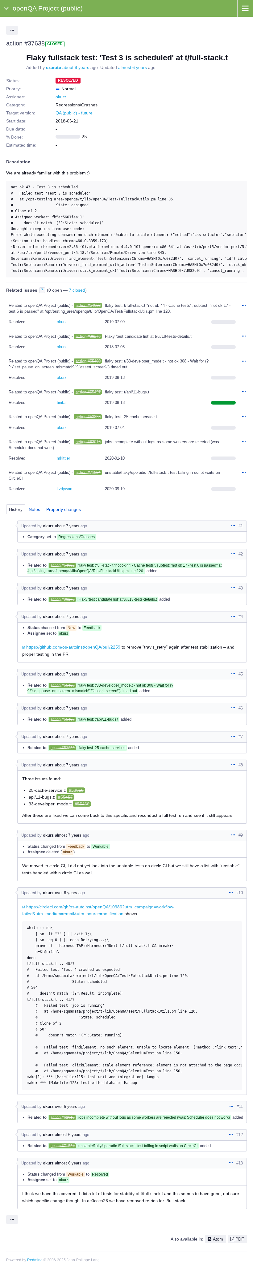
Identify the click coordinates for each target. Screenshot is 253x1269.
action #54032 (88, 305)
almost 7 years (68, 835)
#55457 (65, 797)
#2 (240, 554)
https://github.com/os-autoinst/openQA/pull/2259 (73, 647)
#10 (239, 892)
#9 (240, 835)
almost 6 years (132, 67)
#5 (240, 674)
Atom (218, 1239)
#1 (240, 526)
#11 (240, 1106)
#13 (239, 1163)
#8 (240, 765)
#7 (240, 736)
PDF (239, 1239)
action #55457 (88, 392)
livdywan (64, 489)
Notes (34, 509)
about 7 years (67, 526)
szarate (53, 67)
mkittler (63, 458)
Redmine (35, 1260)
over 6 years (66, 892)
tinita (61, 402)
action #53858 (88, 416)
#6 (240, 708)
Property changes (63, 509)
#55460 (82, 803)
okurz (61, 96)
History (16, 509)
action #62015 (88, 441)
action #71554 (88, 472)
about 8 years (75, 67)
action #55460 (88, 361)
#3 (240, 588)
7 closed (77, 290)
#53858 (76, 790)
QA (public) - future (74, 112)
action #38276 (88, 336)
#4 (240, 616)
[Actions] (244, 306)
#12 (239, 1134)
